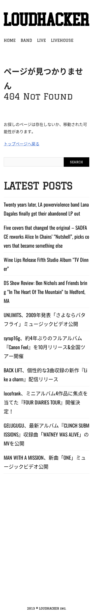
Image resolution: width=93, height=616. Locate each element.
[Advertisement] (46, 552)
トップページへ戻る (21, 144)
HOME (10, 40)
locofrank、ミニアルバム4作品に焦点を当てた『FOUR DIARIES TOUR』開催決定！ (46, 402)
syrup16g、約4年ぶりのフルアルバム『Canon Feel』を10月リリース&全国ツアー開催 (44, 347)
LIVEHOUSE (62, 40)
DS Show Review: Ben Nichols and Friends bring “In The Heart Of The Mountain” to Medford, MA (45, 291)
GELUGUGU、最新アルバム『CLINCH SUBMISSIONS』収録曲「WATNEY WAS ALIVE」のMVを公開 (46, 434)
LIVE (41, 40)
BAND (26, 40)
